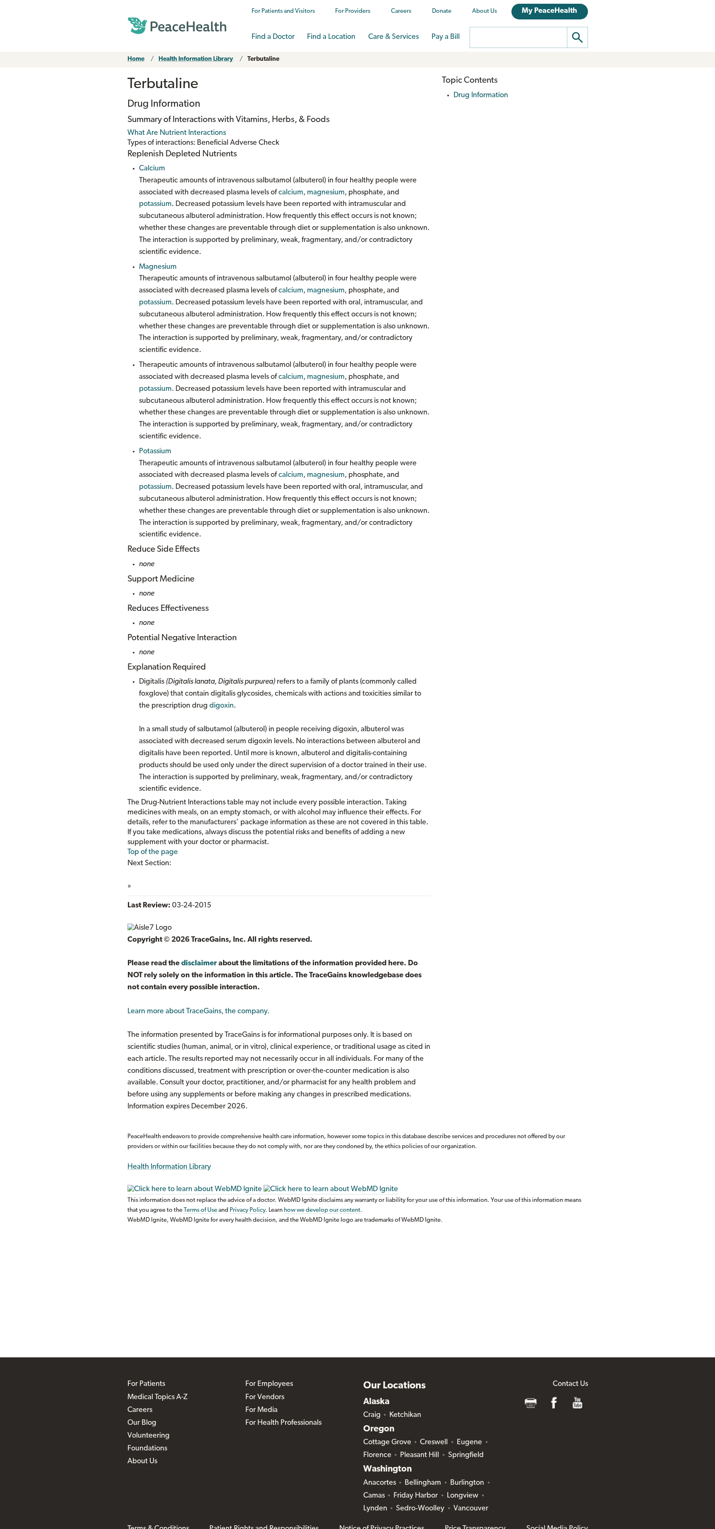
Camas (374, 1496)
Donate (441, 11)
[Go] (577, 37)
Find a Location (331, 37)
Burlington (467, 1483)
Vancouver (470, 1508)
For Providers (352, 11)
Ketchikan (405, 1415)
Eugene (469, 1442)
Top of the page (152, 852)
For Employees (269, 1384)
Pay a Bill (446, 37)
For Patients (146, 1384)
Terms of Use (200, 1210)
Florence (377, 1455)
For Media (261, 1410)
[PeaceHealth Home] (177, 26)
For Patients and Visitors (283, 11)
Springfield (466, 1455)
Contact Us (570, 1384)
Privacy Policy (247, 1210)
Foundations (147, 1448)
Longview (462, 1496)
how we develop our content (322, 1210)
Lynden (375, 1508)
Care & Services (393, 37)
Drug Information (480, 95)
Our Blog (141, 1423)
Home (135, 59)
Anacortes (379, 1483)
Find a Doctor (273, 37)
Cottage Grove (387, 1442)
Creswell (434, 1442)
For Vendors (264, 1397)
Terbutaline (263, 59)
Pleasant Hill (419, 1455)
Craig (372, 1415)
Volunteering (148, 1436)
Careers (401, 11)
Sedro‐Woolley (420, 1508)
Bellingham (423, 1483)
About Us (484, 11)
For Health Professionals (283, 1423)
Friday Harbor (415, 1496)
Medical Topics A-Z (157, 1397)
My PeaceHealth (549, 11)
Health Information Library (195, 59)
